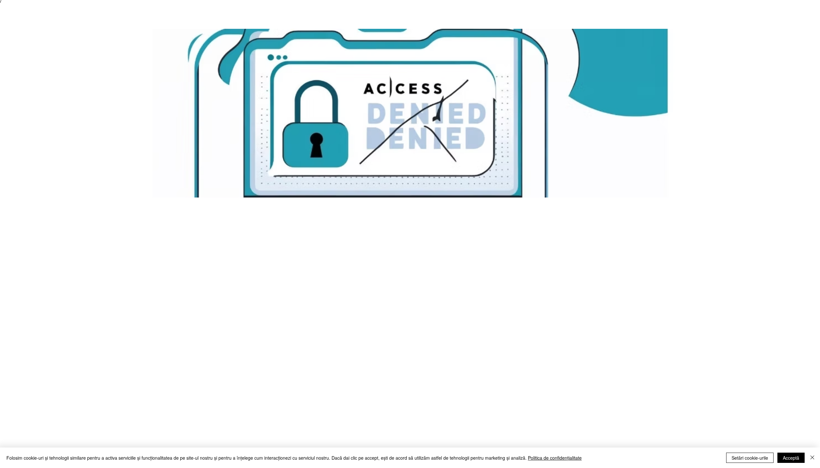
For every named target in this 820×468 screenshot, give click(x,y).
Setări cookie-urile (750, 458)
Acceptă (791, 458)
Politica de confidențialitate (555, 458)
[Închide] (812, 458)
